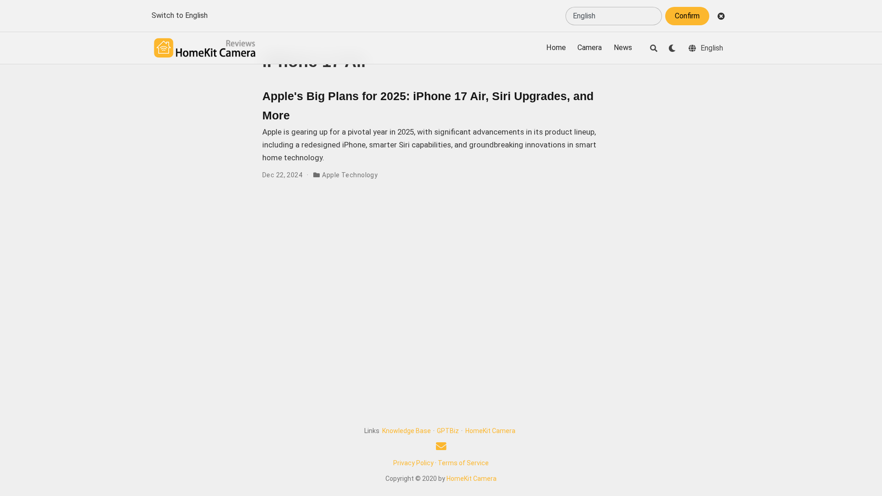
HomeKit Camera (490, 430)
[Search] (654, 48)
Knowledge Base (406, 430)
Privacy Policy (413, 463)
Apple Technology (350, 175)
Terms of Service (463, 463)
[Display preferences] (672, 48)
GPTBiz (448, 430)
